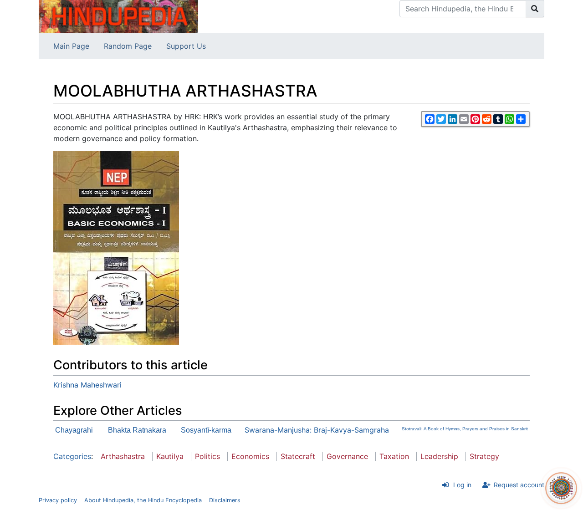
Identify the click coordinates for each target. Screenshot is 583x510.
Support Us (186, 46)
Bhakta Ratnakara (137, 430)
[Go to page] (535, 8)
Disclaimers (224, 500)
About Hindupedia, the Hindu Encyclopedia (143, 500)
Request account (519, 485)
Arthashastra (123, 456)
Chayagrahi (74, 430)
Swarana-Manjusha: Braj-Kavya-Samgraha (317, 429)
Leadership (439, 456)
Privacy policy (58, 500)
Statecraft (298, 456)
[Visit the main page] (118, 15)
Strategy (484, 456)
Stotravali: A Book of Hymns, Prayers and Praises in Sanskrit (465, 428)
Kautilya (170, 456)
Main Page (71, 46)
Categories (72, 456)
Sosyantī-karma (206, 430)
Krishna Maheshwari (87, 384)
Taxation (394, 456)
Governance (347, 456)
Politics (207, 456)
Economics (250, 456)
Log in (462, 485)
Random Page (128, 46)
